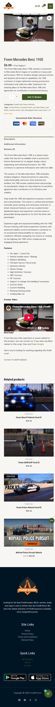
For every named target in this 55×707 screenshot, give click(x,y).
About (27, 662)
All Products (27, 659)
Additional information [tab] (15, 144)
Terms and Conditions (27, 637)
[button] (49, 18)
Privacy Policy (27, 634)
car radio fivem (39, 107)
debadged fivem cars (33, 110)
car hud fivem (14, 107)
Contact (27, 665)
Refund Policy (27, 640)
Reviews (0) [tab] (9, 149)
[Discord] (19, 700)
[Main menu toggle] (50, 6)
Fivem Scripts (38, 344)
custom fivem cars (16, 110)
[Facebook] (25, 700)
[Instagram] (36, 700)
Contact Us (9, 360)
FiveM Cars (18, 104)
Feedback (22, 360)
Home (27, 630)
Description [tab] (9, 139)
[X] (30, 700)
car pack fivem (26, 107)
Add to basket (34, 97)
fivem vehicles (29, 104)
